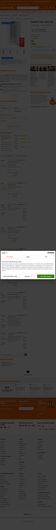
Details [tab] (28, 256)
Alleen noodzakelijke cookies (10, 276)
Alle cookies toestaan (46, 276)
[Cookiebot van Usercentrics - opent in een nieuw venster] (48, 253)
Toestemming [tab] (9, 256)
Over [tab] (46, 256)
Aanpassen (27, 276)
